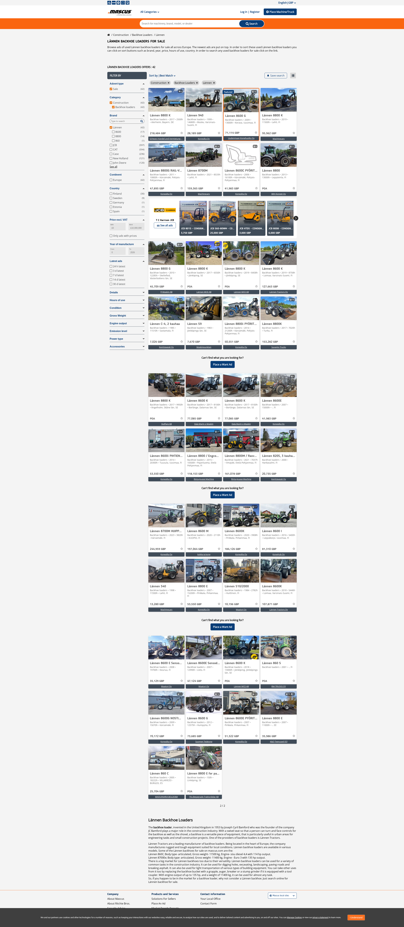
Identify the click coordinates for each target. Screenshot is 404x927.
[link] (166, 100)
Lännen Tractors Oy (278, 291)
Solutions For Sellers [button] (164, 899)
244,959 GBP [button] (158, 549)
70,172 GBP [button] (157, 736)
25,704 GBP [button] (157, 791)
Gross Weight (118, 315)
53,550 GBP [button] (157, 473)
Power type (116, 338)
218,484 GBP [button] (158, 133)
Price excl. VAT (119, 219)
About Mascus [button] (115, 899)
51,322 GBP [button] (232, 736)
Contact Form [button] (208, 903)
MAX (131, 225)
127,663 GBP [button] (270, 286)
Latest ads (116, 261)
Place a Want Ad (222, 364)
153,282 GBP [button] (270, 341)
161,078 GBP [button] (233, 473)
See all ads (166, 225)
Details (114, 292)
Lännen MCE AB (203, 291)
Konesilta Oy (204, 138)
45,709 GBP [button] (157, 286)
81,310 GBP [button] (269, 549)
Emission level (118, 331)
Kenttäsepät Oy (166, 347)
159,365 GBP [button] (195, 188)
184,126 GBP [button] (233, 549)
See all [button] (113, 166)
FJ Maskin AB (166, 291)
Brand (113, 115)
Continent (116, 174)
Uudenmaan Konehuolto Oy (241, 138)
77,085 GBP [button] (194, 418)
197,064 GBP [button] (195, 549)
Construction (121, 35)
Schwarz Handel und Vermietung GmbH (168, 138)
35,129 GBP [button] (157, 681)
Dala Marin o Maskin (203, 423)
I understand (356, 917)
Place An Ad (158, 903)
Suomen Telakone (203, 741)
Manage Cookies (294, 917)
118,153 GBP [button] (195, 473)
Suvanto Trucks (278, 347)
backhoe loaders (239, 50)
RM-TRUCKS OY (278, 686)
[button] (127, 75)
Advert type (117, 83)
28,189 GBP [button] (194, 133)
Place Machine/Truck (282, 12)
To (130, 249)
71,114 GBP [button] (232, 133)
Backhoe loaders (142, 35)
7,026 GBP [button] (156, 341)
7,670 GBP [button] (193, 341)
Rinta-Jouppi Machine (204, 479)
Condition (116, 308)
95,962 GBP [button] (269, 133)
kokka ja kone (203, 554)
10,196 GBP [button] (232, 604)
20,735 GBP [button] (269, 473)
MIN (111, 225)
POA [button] (264, 188)
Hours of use (117, 300)
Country (114, 188)
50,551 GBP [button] (232, 341)
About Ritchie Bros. (118, 903)
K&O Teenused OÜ (278, 741)
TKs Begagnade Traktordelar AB (204, 796)
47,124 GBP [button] (194, 681)
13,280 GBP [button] (157, 604)
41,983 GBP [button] (232, 188)
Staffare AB (166, 423)
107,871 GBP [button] (270, 604)
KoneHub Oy (279, 554)
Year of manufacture (122, 244)
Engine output (118, 323)
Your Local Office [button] (210, 899)
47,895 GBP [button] (157, 188)
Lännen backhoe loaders (248, 847)
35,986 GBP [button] (269, 736)
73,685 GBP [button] (194, 736)
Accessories (117, 346)
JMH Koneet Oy (278, 193)
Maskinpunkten (203, 347)
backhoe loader (162, 827)
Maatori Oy (241, 609)
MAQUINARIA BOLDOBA (166, 796)
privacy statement (320, 917)
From (112, 249)
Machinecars (279, 138)
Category (115, 97)
